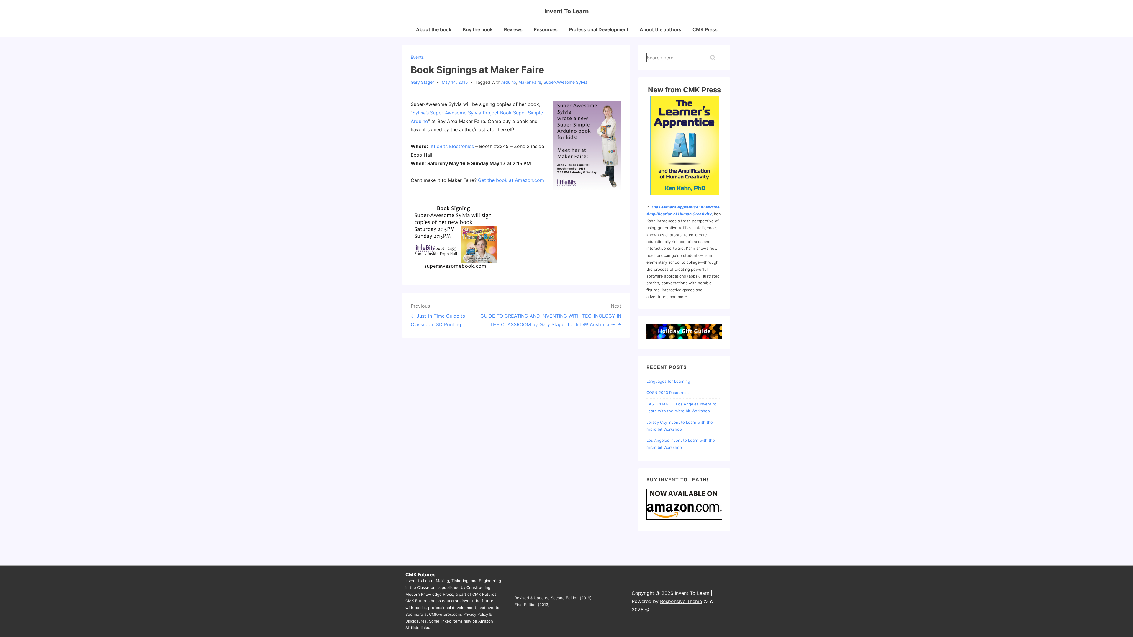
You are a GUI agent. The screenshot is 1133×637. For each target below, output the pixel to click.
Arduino (508, 82)
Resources (546, 29)
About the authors (660, 29)
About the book (433, 29)
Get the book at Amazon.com (511, 180)
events (417, 57)
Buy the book (478, 29)
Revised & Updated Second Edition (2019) (553, 597)
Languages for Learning (668, 381)
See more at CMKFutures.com (433, 614)
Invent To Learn (566, 11)
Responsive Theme (681, 601)
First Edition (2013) (532, 604)
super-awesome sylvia (565, 82)
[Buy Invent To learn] (684, 519)
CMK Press (705, 29)
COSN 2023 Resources (667, 392)
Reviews (513, 29)
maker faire (529, 82)
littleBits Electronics (452, 146)
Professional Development (598, 29)
